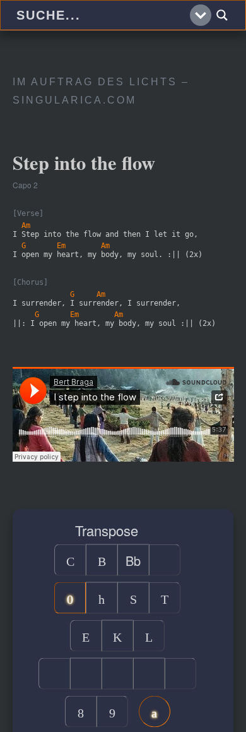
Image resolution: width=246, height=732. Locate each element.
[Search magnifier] (222, 15)
